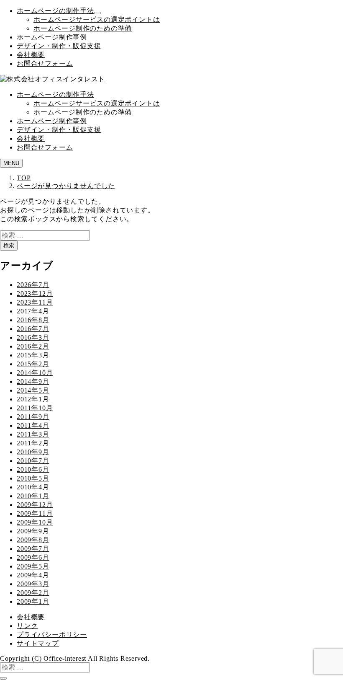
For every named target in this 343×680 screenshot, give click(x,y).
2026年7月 (33, 284)
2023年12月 (35, 293)
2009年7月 (33, 548)
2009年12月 (35, 504)
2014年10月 (35, 372)
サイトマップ (38, 643)
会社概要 (31, 54)
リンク (27, 625)
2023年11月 (35, 302)
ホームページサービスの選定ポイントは (96, 19)
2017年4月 (33, 311)
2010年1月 (33, 495)
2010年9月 (33, 451)
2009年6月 (33, 557)
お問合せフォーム (45, 63)
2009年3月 (33, 583)
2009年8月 (33, 539)
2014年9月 (33, 381)
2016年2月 (33, 346)
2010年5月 (33, 478)
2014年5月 (33, 390)
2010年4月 (33, 487)
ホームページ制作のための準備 (82, 28)
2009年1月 (33, 601)
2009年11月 (35, 513)
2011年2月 (33, 443)
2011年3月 (33, 434)
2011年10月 (35, 407)
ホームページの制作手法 (55, 10)
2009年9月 (33, 531)
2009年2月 (33, 592)
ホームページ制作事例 (52, 37)
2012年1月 (33, 399)
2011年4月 (33, 425)
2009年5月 (33, 566)
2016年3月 (33, 337)
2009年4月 (33, 575)
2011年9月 (33, 416)
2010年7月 (33, 460)
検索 (8, 245)
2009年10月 (35, 522)
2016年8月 (33, 319)
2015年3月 (33, 355)
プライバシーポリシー (52, 634)
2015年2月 (33, 363)
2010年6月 (33, 469)
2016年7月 (33, 328)
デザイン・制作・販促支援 (59, 45)
